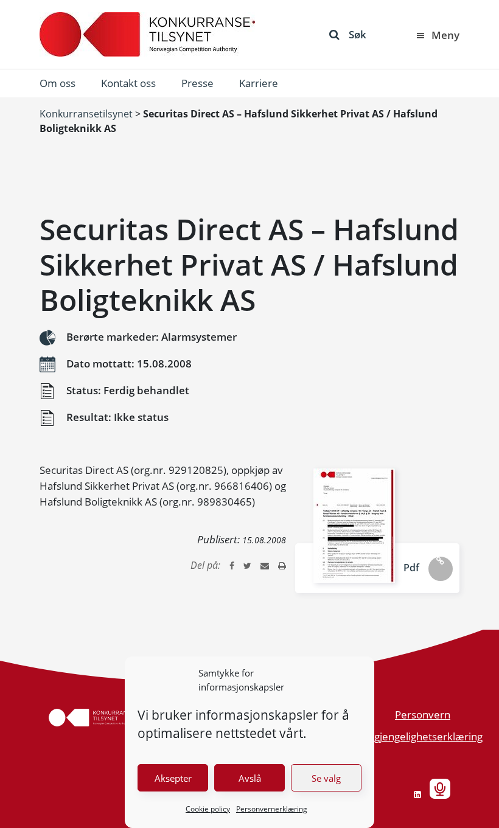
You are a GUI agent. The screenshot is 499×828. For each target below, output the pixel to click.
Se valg (326, 778)
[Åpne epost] (264, 565)
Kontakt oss (128, 83)
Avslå (250, 778)
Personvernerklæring (271, 809)
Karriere (258, 83)
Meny (445, 35)
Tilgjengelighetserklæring (423, 736)
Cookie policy (208, 809)
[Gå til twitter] (247, 565)
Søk (357, 34)
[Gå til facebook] (231, 565)
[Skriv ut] (282, 565)
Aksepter (173, 778)
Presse (197, 83)
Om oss (57, 83)
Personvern (422, 715)
